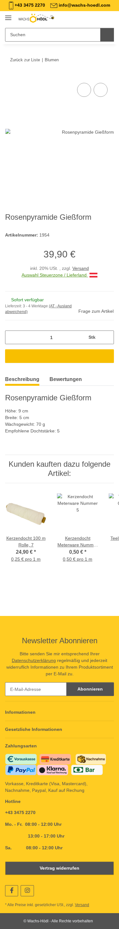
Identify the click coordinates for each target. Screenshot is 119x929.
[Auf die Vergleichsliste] (84, 90)
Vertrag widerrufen (59, 868)
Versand (80, 268)
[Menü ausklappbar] (8, 15)
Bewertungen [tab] (66, 379)
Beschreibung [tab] (22, 379)
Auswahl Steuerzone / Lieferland (55, 274)
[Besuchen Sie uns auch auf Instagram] (27, 890)
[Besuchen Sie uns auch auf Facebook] (11, 890)
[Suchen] (107, 35)
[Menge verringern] (12, 337)
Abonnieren (90, 689)
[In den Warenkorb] (10, 74)
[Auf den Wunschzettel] (101, 90)
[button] (88, 18)
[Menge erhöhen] (107, 337)
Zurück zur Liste (25, 59)
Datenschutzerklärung (34, 660)
